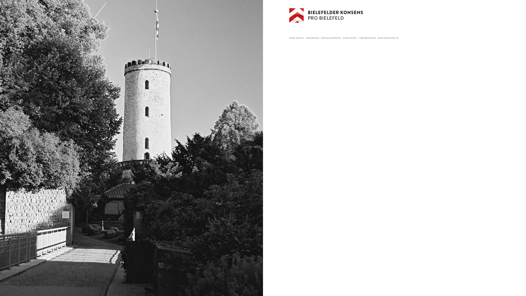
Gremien (313, 37)
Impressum (367, 37)
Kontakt (350, 37)
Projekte (296, 37)
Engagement (331, 37)
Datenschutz (388, 37)
